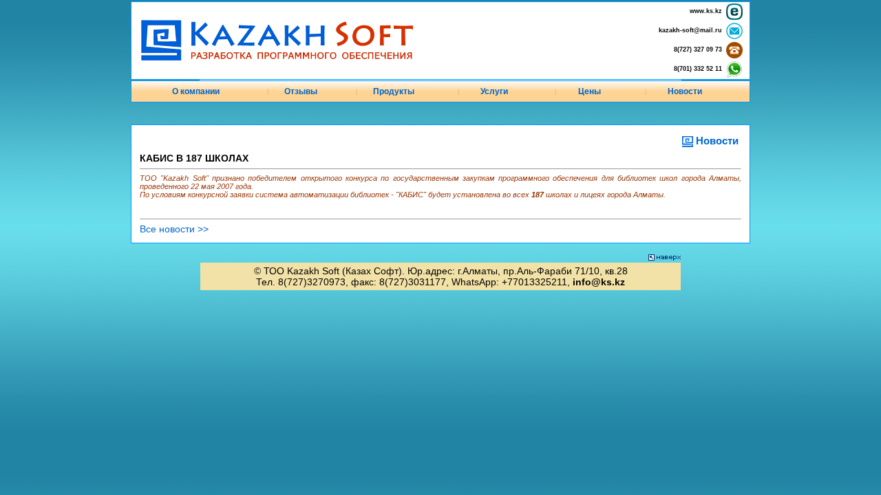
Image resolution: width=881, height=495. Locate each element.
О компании (196, 91)
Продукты (393, 91)
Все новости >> (174, 228)
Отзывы (300, 91)
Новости (685, 91)
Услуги (494, 91)
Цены (589, 91)
